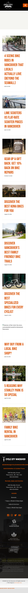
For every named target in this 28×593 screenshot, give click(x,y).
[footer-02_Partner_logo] (14, 531)
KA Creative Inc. (18, 582)
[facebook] (8, 515)
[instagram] (12, 515)
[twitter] (15, 515)
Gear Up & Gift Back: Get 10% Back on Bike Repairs (12, 166)
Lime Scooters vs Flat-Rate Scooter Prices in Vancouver (13, 120)
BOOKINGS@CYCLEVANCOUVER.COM (15, 464)
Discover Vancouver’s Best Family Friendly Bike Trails (12, 252)
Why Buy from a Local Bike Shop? (14, 349)
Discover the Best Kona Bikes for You (14, 206)
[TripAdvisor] (19, 515)
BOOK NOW (3, 588)
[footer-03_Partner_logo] (14, 544)
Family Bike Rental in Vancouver (11, 432)
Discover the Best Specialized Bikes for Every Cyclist (13, 303)
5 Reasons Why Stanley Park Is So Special (13, 390)
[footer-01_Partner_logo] (14, 518)
